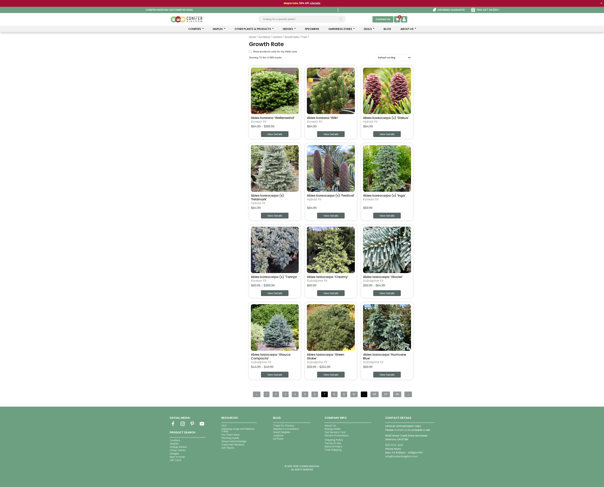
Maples (174, 443)
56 (374, 394)
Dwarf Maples (281, 432)
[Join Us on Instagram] (182, 425)
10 (354, 394)
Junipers (278, 435)
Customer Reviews (232, 444)
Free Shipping (333, 450)
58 (397, 394)
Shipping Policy (334, 440)
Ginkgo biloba (178, 447)
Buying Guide (332, 429)
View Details (274, 134)
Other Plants (177, 450)
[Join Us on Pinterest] (192, 425)
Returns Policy (333, 446)
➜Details (314, 3)
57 (385, 394)
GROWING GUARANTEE (451, 9)
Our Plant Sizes (230, 435)
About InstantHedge (233, 441)
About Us (330, 425)
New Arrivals (177, 457)
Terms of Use (333, 443)
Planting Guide (230, 438)
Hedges (174, 453)
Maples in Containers (286, 429)
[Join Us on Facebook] (173, 425)
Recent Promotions (337, 435)
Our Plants (264, 36)
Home (252, 36)
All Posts (278, 439)
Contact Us (383, 19)
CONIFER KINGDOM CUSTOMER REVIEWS (169, 9)
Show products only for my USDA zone (275, 51)
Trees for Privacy (283, 425)
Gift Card (175, 460)
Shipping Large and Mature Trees (237, 430)
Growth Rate (291, 36)
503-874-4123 (394, 445)
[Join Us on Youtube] (202, 425)
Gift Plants (227, 448)
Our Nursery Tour (335, 432)
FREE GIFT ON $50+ (488, 9)
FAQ (223, 425)
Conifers (277, 36)
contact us (400, 430)
